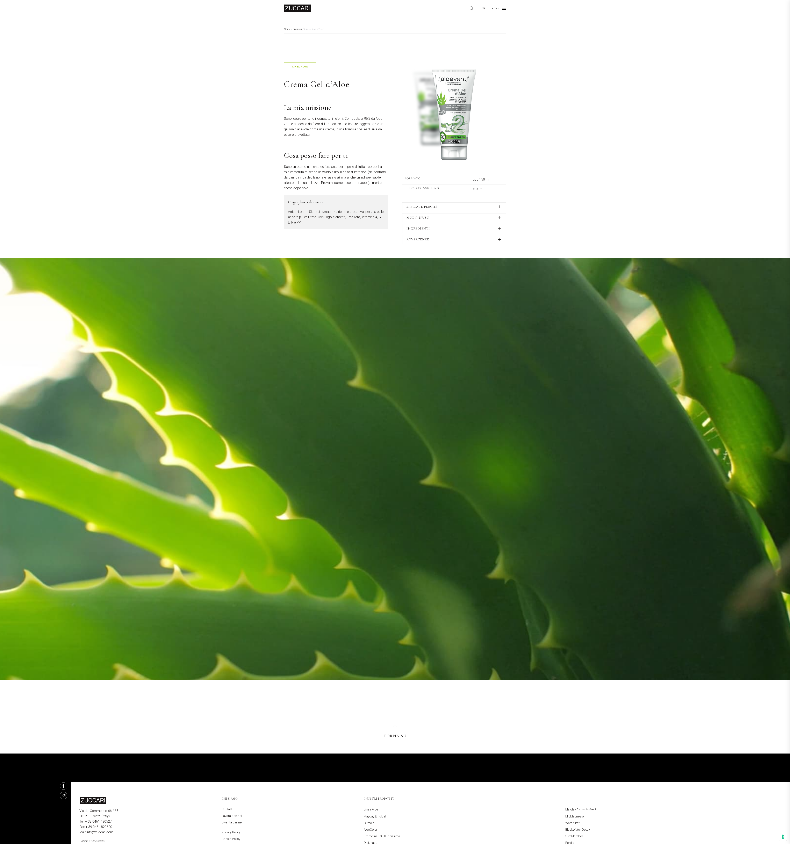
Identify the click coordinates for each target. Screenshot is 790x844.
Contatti (227, 809)
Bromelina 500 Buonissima (382, 836)
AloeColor (370, 829)
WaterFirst (572, 823)
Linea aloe (300, 66)
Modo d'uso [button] (418, 217)
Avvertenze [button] (418, 239)
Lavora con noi (232, 816)
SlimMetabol (574, 836)
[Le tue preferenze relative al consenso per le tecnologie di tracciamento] (783, 837)
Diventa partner (232, 822)
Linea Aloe (371, 809)
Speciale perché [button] (422, 207)
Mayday (581, 809)
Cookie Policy (231, 839)
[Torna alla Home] (297, 8)
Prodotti (297, 29)
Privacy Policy (231, 832)
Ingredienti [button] (418, 228)
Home (287, 29)
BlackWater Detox (577, 829)
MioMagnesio (574, 816)
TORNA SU (395, 736)
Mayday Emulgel (375, 816)
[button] (498, 8)
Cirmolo (369, 823)
